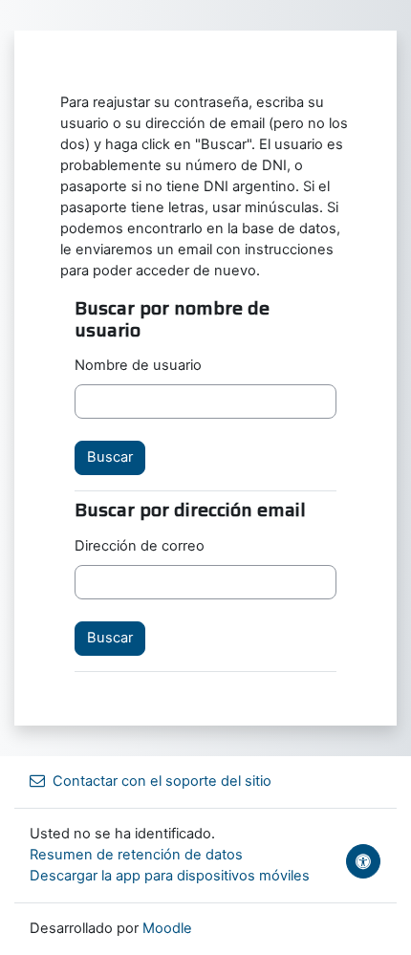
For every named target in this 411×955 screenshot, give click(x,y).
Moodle (167, 928)
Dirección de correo (140, 545)
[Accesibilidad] (363, 861)
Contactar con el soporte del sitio (162, 781)
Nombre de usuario (138, 365)
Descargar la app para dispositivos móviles (170, 875)
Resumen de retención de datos (136, 854)
